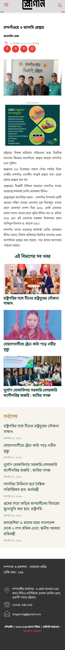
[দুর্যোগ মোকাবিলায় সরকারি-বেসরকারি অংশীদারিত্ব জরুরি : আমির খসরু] (32, 371)
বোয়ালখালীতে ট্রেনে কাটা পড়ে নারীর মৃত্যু (30, 346)
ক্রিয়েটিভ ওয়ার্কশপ (32, 631)
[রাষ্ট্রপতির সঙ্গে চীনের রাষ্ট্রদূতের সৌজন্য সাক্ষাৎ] (32, 279)
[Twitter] (15, 49)
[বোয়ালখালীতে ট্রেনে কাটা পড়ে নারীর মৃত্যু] (32, 325)
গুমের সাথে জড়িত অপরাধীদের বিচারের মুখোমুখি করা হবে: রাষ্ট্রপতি (31, 506)
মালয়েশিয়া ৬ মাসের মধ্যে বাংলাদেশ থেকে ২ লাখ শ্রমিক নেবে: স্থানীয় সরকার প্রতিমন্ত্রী (32, 528)
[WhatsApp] (32, 49)
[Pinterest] (23, 49)
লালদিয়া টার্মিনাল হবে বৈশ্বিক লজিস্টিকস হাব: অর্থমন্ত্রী (24, 487)
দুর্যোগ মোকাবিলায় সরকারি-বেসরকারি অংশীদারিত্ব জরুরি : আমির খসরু (30, 393)
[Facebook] (7, 49)
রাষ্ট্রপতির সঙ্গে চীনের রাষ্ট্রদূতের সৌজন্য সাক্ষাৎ (31, 301)
